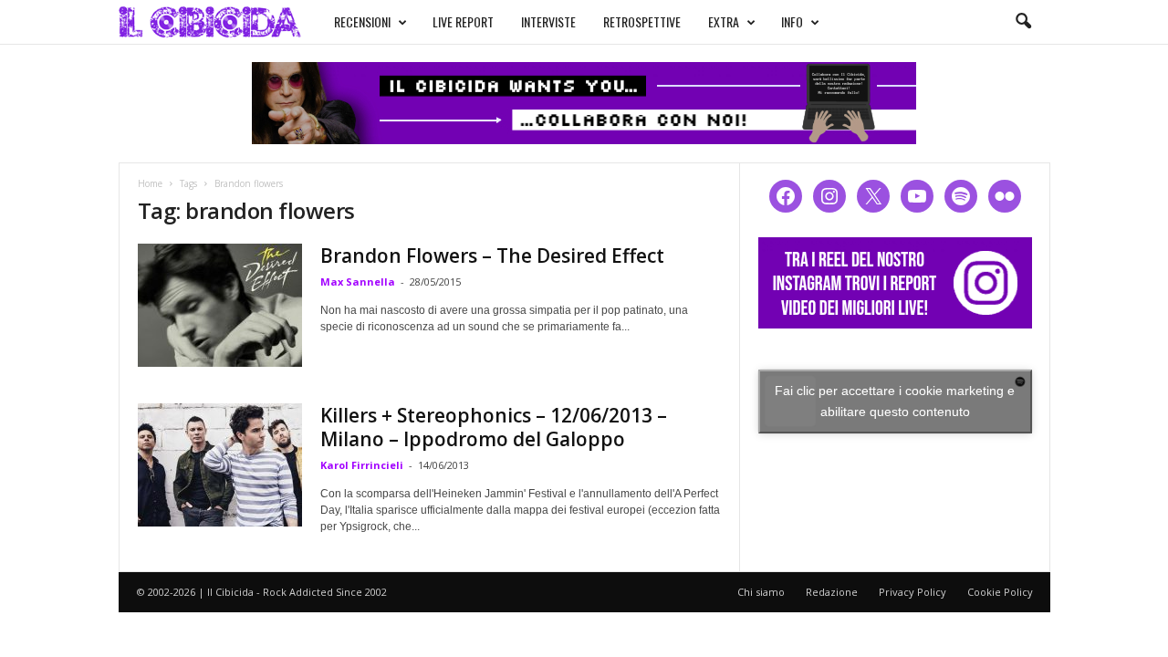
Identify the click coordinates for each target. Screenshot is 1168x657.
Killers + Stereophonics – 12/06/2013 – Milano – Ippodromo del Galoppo (493, 427)
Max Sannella (357, 281)
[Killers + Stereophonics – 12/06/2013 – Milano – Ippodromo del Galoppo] (220, 465)
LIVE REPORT (463, 21)
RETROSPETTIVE (642, 21)
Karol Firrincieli (361, 465)
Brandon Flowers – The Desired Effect (492, 255)
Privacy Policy (912, 592)
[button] (1023, 22)
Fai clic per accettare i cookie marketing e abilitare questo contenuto (895, 401)
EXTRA (723, 21)
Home (150, 183)
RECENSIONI (362, 21)
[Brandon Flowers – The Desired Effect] (220, 305)
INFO (792, 21)
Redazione (832, 592)
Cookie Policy (1000, 592)
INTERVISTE (548, 21)
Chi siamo (761, 592)
